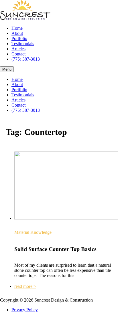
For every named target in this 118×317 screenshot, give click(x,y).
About (17, 33)
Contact (18, 53)
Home (17, 28)
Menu (6, 69)
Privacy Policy (24, 309)
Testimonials (22, 43)
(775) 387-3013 (25, 59)
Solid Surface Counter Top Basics (55, 249)
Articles (18, 48)
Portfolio (19, 38)
